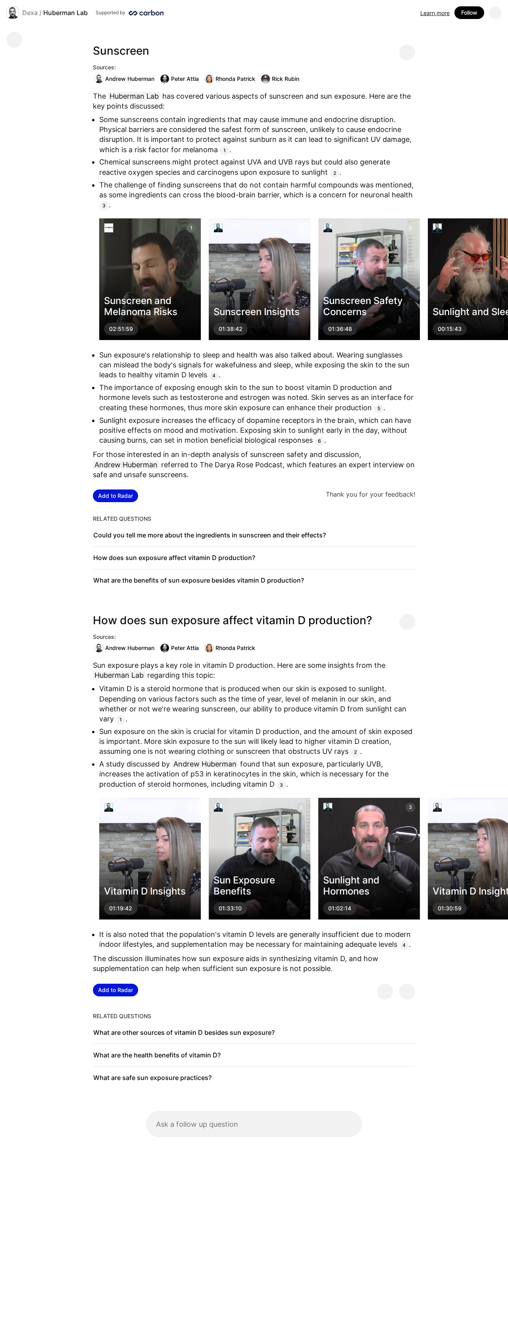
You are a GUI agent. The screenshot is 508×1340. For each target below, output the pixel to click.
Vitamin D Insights (145, 891)
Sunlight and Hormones (351, 885)
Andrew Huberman (129, 78)
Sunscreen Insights (257, 312)
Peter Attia (185, 78)
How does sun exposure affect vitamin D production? (174, 558)
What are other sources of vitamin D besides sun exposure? (184, 1032)
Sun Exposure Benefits (244, 885)
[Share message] (407, 52)
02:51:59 (121, 329)
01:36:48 (340, 329)
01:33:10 (230, 908)
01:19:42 (120, 908)
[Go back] (14, 40)
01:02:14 (339, 908)
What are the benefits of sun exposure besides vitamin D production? (198, 580)
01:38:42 (230, 329)
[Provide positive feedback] (385, 992)
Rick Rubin (285, 78)
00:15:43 (450, 329)
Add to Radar (115, 495)
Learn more (435, 13)
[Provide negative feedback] (407, 992)
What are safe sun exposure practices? (152, 1078)
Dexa (30, 13)
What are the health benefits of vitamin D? (157, 1055)
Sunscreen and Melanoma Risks (140, 306)
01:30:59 (450, 908)
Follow (469, 12)
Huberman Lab (65, 13)
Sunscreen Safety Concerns (363, 306)
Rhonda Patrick (235, 78)
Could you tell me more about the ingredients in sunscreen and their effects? (209, 535)
